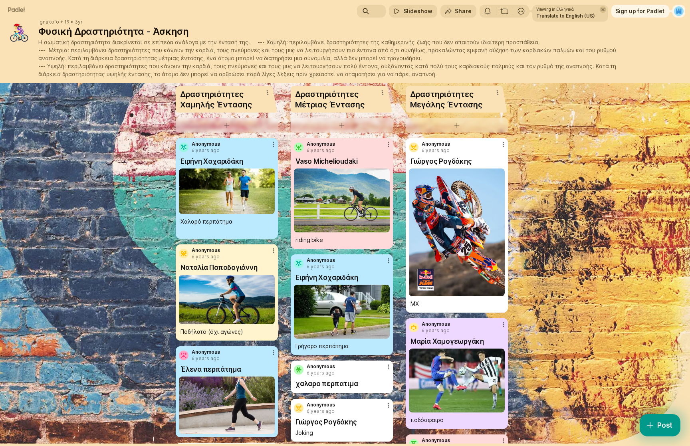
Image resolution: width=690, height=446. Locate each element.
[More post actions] (273, 144)
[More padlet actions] (521, 11)
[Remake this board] (504, 11)
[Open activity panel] (488, 11)
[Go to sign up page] (678, 11)
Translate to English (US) (565, 16)
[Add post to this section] (227, 125)
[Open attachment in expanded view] (227, 191)
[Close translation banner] (603, 9)
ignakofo (48, 22)
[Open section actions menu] (267, 93)
